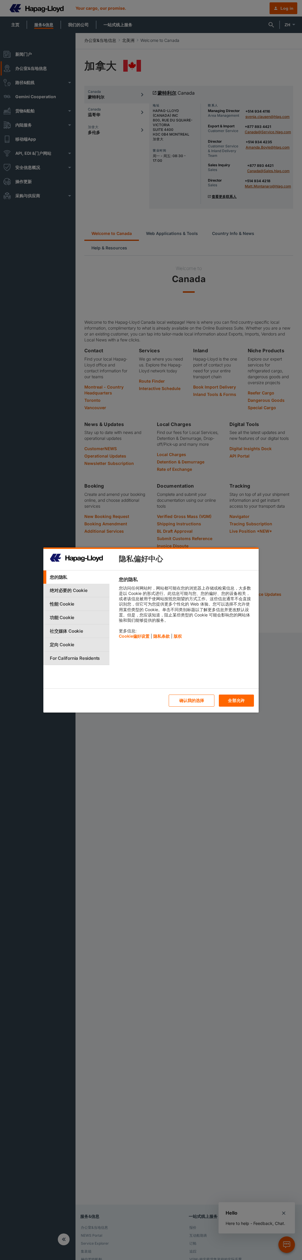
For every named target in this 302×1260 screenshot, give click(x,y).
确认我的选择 (191, 700)
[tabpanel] (186, 609)
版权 (178, 636)
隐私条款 (161, 636)
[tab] (76, 577)
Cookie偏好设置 (134, 636)
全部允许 (236, 700)
